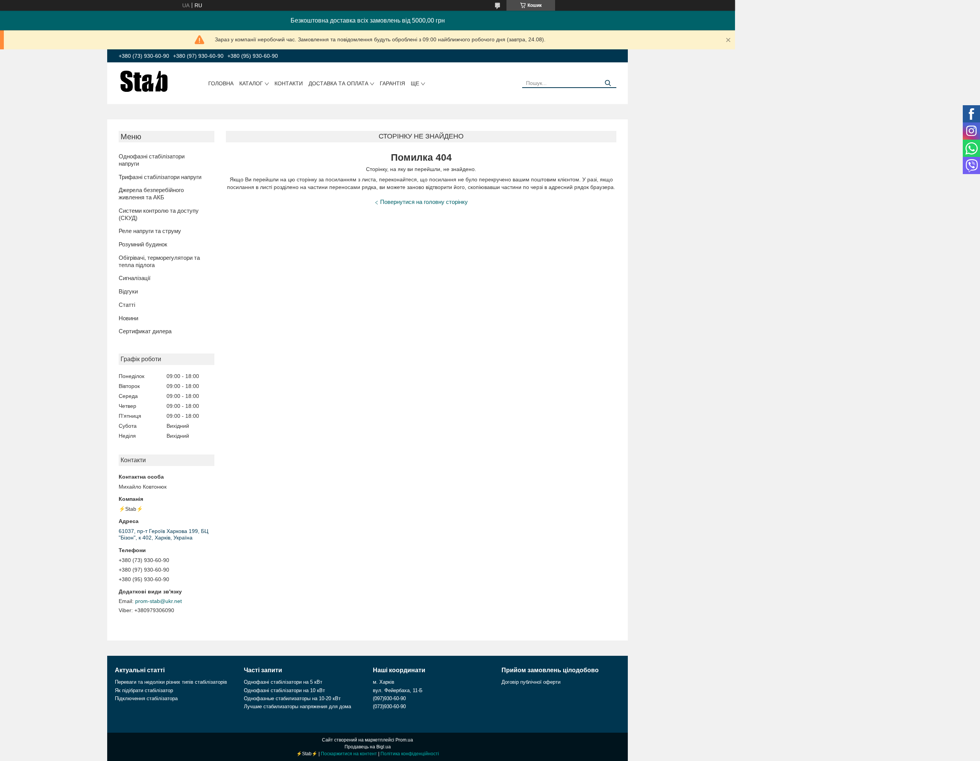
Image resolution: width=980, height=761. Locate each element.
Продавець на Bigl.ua (368, 747)
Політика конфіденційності (410, 753)
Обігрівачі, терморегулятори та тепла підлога (159, 261)
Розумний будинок (143, 244)
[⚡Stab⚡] (144, 81)
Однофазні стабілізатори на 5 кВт (283, 682)
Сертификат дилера (145, 331)
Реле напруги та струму (150, 231)
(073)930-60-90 (389, 706)
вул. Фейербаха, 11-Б (398, 690)
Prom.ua (404, 740)
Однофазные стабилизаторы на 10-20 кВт (292, 698)
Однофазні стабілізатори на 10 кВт (284, 690)
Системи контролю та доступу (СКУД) (159, 214)
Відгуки (128, 291)
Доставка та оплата (338, 83)
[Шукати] (607, 83)
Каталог (251, 83)
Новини (128, 318)
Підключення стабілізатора (146, 698)
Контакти (288, 83)
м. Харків (383, 682)
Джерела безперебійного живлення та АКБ (151, 193)
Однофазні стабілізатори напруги (152, 160)
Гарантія (392, 83)
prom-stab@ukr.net (158, 601)
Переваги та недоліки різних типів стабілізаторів (171, 682)
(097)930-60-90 (389, 698)
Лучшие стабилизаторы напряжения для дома (297, 706)
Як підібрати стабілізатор (144, 690)
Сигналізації (134, 278)
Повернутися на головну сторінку (424, 202)
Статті (127, 304)
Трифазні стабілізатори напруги (160, 177)
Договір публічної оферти (530, 682)
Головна (221, 83)
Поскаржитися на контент (349, 753)
